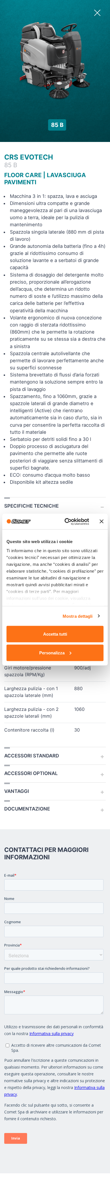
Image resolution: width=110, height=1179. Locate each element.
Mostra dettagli (78, 615)
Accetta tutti (55, 634)
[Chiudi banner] (102, 521)
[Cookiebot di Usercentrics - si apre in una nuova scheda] (66, 521)
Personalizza (52, 652)
